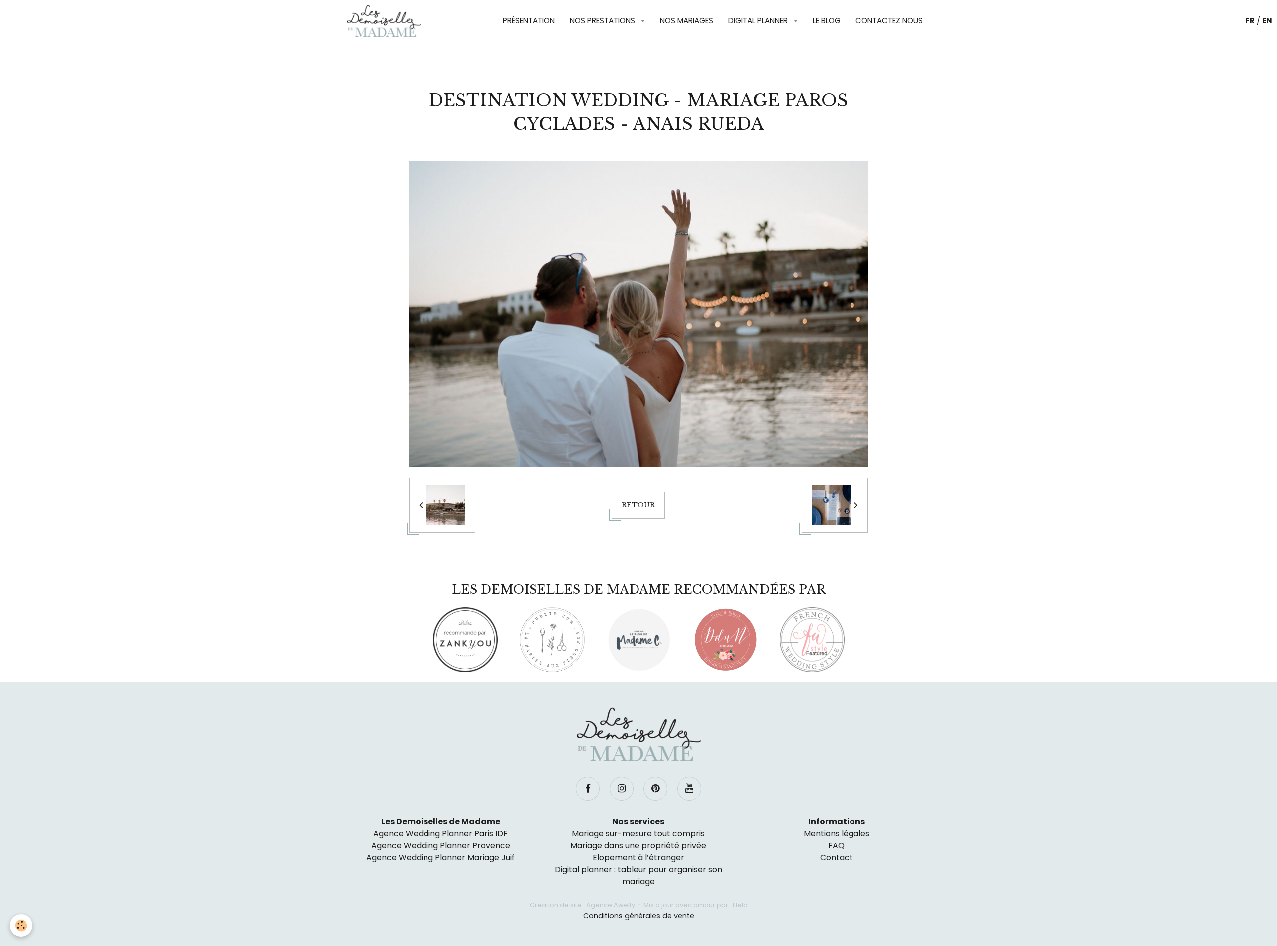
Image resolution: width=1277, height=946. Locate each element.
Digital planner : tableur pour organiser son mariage (638, 875)
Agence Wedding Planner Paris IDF (440, 833)
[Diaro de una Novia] (725, 639)
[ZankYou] (465, 639)
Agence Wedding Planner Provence (440, 845)
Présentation (529, 20)
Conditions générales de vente (638, 916)
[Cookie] (21, 925)
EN (1267, 20)
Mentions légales (836, 833)
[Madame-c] (639, 639)
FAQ (836, 845)
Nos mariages (686, 20)
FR (1250, 20)
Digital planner (759, 20)
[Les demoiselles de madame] (638, 734)
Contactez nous (889, 20)
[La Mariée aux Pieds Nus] (552, 639)
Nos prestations (603, 20)
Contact (836, 857)
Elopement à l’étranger (638, 857)
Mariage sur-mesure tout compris (638, 833)
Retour (638, 505)
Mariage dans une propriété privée (638, 845)
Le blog (827, 20)
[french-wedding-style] (812, 639)
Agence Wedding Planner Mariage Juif (440, 857)
